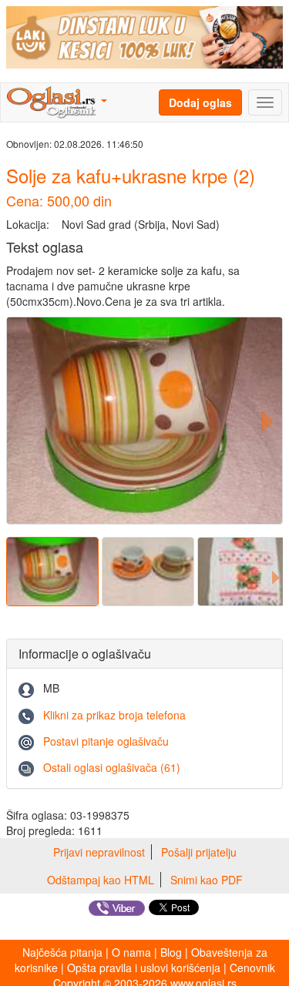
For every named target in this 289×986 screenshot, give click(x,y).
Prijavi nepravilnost (99, 852)
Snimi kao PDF (206, 879)
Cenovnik (252, 967)
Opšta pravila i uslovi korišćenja (143, 967)
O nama (131, 952)
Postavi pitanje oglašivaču (106, 741)
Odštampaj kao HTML (100, 879)
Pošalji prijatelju (199, 852)
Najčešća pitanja (62, 952)
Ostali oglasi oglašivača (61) (111, 767)
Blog (171, 952)
